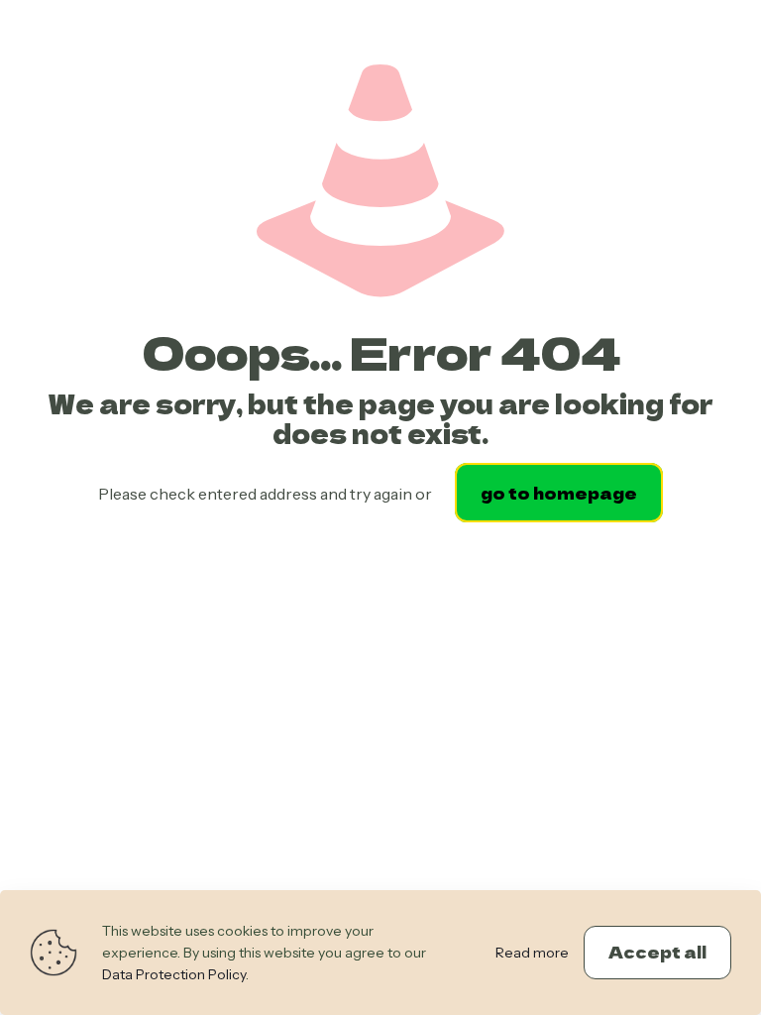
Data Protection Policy (174, 974)
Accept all (657, 951)
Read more (532, 952)
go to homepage (559, 493)
